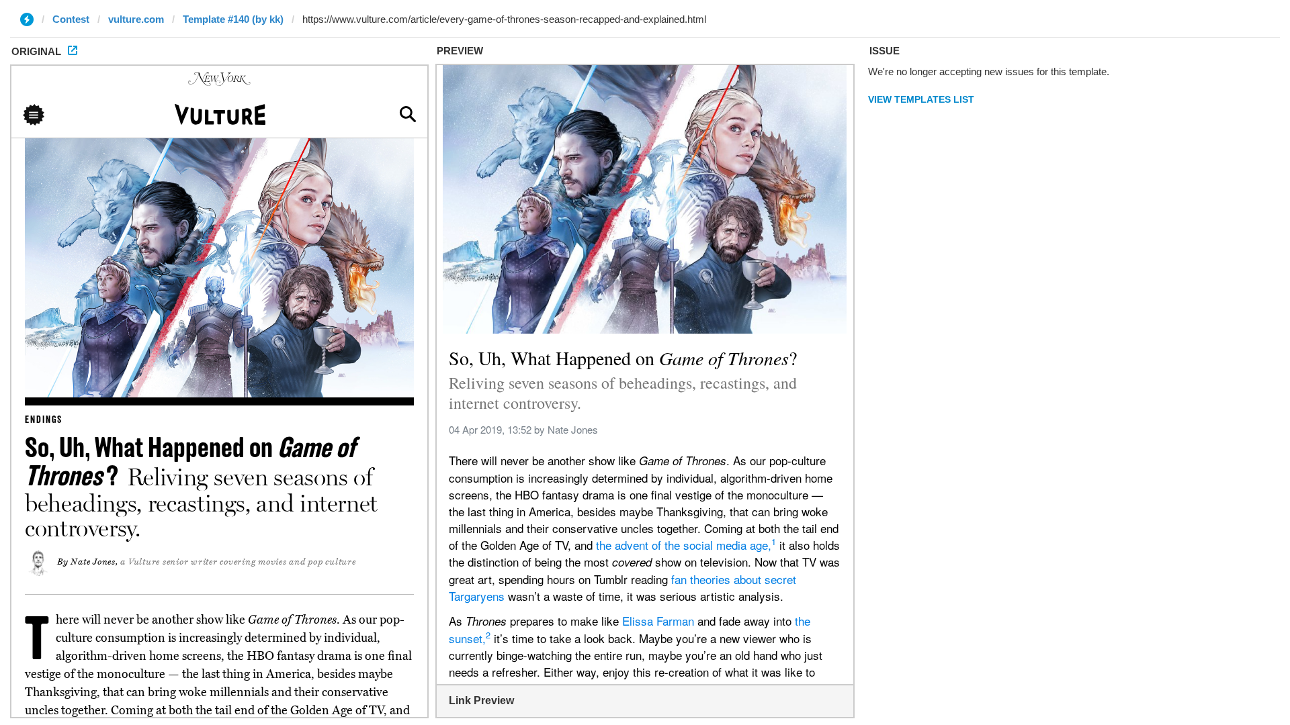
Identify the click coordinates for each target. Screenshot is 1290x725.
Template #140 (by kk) (233, 19)
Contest (70, 19)
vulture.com (136, 19)
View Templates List (921, 99)
